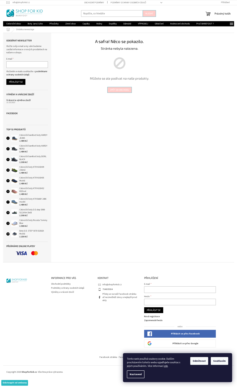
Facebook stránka (108, 357)
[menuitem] (13, 23)
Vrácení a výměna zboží (18, 100)
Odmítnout (199, 361)
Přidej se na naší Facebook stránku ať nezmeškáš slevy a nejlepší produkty (119, 297)
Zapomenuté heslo (153, 320)
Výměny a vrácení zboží (62, 292)
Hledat (149, 13)
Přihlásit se (16, 81)
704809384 (107, 289)
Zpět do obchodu (119, 89)
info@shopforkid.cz (112, 284)
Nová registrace (152, 316)
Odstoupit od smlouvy (15, 382)
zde (166, 366)
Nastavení (136, 374)
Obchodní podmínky (94, 2)
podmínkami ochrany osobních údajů (26, 73)
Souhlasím (219, 361)
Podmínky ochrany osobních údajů (128, 2)
